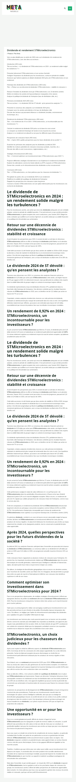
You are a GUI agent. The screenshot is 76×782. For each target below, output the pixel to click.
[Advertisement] (38, 30)
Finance (10, 53)
